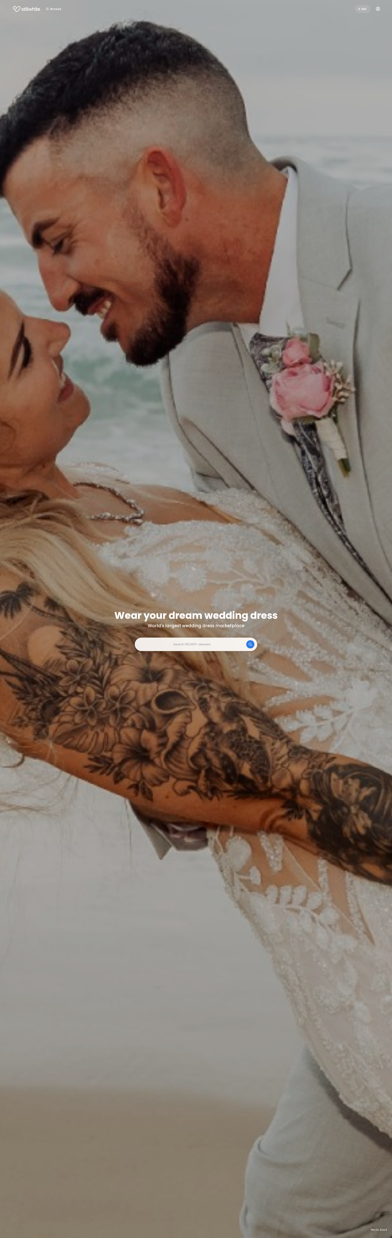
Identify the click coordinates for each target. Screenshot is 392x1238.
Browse (55, 9)
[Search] (250, 644)
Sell (363, 9)
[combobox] (196, 644)
